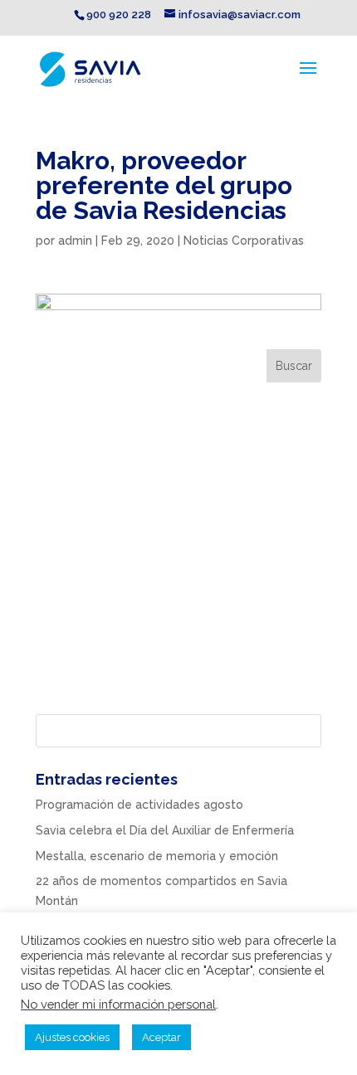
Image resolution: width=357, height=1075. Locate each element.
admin (75, 240)
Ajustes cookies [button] (72, 1037)
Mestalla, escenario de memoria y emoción (157, 856)
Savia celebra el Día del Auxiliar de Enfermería (165, 830)
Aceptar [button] (161, 1037)
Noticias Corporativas (243, 240)
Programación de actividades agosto (139, 804)
